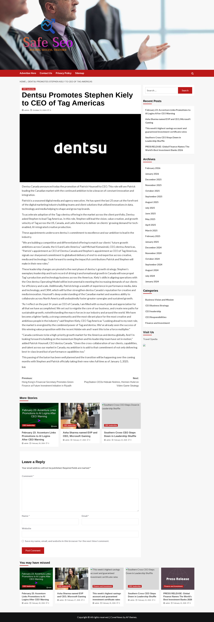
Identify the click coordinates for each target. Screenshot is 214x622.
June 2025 (150, 213)
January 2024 (152, 281)
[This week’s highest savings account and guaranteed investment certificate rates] (107, 579)
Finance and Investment (157, 323)
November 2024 (153, 253)
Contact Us (46, 73)
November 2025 (153, 185)
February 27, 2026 (79, 440)
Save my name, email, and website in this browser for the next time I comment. (67, 541)
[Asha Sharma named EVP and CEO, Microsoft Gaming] (80, 416)
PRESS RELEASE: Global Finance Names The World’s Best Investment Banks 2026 (167, 148)
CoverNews (116, 617)
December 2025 (153, 179)
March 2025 (151, 230)
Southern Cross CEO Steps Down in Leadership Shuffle (163, 139)
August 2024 (152, 270)
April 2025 (150, 224)
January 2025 (152, 241)
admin (26, 110)
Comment (28, 476)
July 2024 (150, 276)
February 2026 (152, 168)
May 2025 (150, 219)
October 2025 (152, 190)
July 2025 (150, 207)
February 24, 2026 (120, 440)
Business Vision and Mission (159, 299)
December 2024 (153, 247)
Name (26, 515)
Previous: (48, 382)
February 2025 (152, 236)
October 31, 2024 (39, 110)
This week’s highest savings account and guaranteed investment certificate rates (166, 130)
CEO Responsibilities (155, 317)
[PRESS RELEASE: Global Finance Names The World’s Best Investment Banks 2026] (177, 579)
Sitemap (79, 73)
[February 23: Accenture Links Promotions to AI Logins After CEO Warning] (39, 416)
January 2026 (152, 173)
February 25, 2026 (109, 603)
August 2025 (152, 202)
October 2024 (152, 258)
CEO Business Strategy (157, 305)
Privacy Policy (63, 73)
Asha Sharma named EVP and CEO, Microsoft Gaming (168, 121)
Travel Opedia (150, 338)
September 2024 (153, 264)
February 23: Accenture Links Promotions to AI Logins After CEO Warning (39, 436)
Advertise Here (28, 73)
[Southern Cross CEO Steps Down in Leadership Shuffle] (121, 416)
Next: (111, 382)
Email (85, 515)
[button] (192, 73)
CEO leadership (29, 89)
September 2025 (153, 196)
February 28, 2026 (38, 443)
